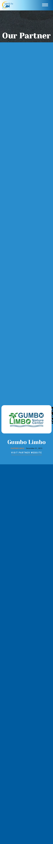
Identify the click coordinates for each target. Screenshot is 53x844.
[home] (7, 5)
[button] (45, 5)
